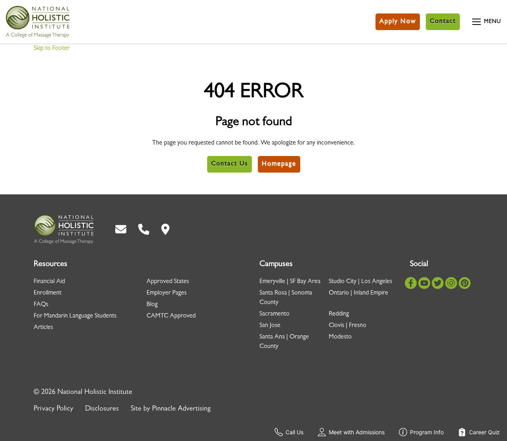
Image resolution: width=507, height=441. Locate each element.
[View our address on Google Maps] (165, 229)
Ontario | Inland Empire (358, 293)
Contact (443, 22)
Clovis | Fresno (347, 326)
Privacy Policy (53, 409)
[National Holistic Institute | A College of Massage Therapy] (63, 229)
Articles (43, 328)
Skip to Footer (52, 49)
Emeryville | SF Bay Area (289, 282)
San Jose (269, 326)
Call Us (294, 432)
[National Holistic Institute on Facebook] (410, 283)
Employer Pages (167, 293)
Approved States (168, 282)
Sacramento (274, 314)
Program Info (427, 432)
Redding (339, 314)
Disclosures (102, 409)
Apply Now (397, 22)
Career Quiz (484, 432)
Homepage (279, 164)
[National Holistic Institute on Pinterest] (464, 283)
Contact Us (229, 164)
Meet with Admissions (357, 432)
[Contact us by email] (120, 229)
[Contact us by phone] (143, 229)
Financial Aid (49, 282)
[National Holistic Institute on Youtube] (424, 283)
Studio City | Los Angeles (360, 282)
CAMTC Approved (171, 316)
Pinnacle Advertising (181, 409)
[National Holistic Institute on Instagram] (451, 283)
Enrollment (47, 293)
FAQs (41, 305)
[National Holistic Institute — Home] (37, 22)
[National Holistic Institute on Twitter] (437, 283)
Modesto (340, 337)
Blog (152, 305)
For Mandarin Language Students (75, 316)
